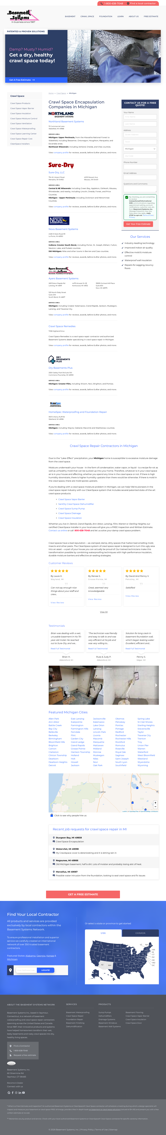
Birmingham (55, 738)
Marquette (98, 742)
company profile (61, 152)
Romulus (120, 745)
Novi (95, 762)
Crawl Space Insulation (70, 518)
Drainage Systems (107, 1019)
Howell (74, 762)
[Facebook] (12, 1092)
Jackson (75, 765)
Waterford (143, 752)
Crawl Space (17, 96)
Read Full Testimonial (60, 648)
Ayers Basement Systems (63, 278)
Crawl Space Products (20, 103)
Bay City (53, 729)
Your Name (129, 112)
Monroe (97, 752)
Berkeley (53, 735)
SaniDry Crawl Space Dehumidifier (76, 504)
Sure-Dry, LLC (57, 172)
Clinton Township (58, 755)
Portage (119, 729)
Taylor (141, 732)
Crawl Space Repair (75, 1016)
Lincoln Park (99, 732)
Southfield (120, 765)
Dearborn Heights (58, 762)
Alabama (31, 955)
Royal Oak (120, 752)
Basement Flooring (134, 1012)
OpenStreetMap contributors (149, 811)
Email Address (130, 173)
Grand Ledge (77, 742)
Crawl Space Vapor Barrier (71, 499)
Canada (141, 933)
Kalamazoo (98, 722)
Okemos (119, 719)
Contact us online (58, 530)
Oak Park (97, 765)
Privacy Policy (87, 1129)
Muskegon (98, 755)
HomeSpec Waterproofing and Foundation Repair (78, 412)
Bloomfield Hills (57, 742)
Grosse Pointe (78, 748)
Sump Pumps (105, 1012)
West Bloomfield (146, 755)
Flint (73, 735)
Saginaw (119, 755)
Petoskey (120, 722)
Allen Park (54, 719)
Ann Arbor (54, 722)
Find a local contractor (143, 3)
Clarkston (54, 752)
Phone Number (130, 162)
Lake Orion (98, 725)
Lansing (97, 729)
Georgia (41, 955)
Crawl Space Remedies (62, 326)
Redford (119, 732)
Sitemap (113, 1129)
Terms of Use (148, 215)
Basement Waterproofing (77, 1012)
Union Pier (143, 745)
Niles (95, 758)
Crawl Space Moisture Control (23, 118)
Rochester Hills (123, 738)
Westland (143, 758)
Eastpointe (76, 722)
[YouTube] (23, 1092)
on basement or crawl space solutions (104, 1109)
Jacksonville (99, 719)
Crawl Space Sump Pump (71, 508)
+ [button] (155, 802)
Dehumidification (74, 1026)
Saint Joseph (122, 758)
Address (127, 130)
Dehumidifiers (105, 1016)
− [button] (155, 806)
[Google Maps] (9, 1092)
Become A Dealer (15, 1083)
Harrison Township (80, 752)
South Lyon (121, 762)
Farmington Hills (79, 729)
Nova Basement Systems (63, 229)
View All (104, 611)
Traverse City (144, 735)
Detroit (52, 765)
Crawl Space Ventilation (21, 123)
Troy (140, 742)
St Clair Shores (145, 722)
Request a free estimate (25, 1055)
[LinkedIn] (19, 1092)
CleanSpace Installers (20, 144)
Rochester (120, 735)
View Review (57, 602)
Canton (52, 748)
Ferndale (75, 732)
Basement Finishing (75, 1023)
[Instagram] (16, 1092)
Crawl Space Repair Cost (21, 139)
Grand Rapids (78, 745)
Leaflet (124, 811)
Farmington (77, 725)
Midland (97, 748)
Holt (73, 758)
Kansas (50, 955)
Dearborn (53, 758)
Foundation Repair (74, 1019)
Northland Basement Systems (66, 121)
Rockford (120, 742)
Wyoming (143, 765)
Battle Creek (55, 725)
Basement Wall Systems (110, 1026)
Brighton (53, 745)
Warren (141, 748)
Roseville (120, 748)
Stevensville (144, 729)
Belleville (53, 732)
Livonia (96, 735)
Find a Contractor (22, 1046)
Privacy (132, 217)
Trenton (142, 738)
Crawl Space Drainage (69, 513)
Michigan (12, 959)
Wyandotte (144, 762)
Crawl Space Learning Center (23, 133)
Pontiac (119, 725)
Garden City (77, 738)
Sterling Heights (146, 725)
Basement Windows (108, 1023)
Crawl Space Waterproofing (22, 128)
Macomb (97, 738)
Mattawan (98, 745)
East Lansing (77, 719)
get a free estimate (83, 894)
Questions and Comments (135, 184)
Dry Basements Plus (60, 367)
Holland (75, 755)
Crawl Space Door (134, 1023)
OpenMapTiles (134, 811)
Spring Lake (144, 719)
